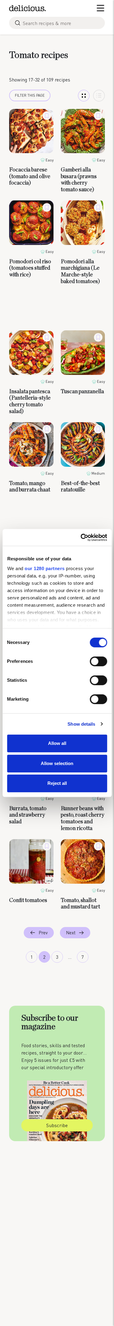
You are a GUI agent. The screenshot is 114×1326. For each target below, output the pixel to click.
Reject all (57, 783)
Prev (43, 932)
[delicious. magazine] (27, 8)
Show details (81, 724)
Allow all (57, 743)
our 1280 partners (45, 568)
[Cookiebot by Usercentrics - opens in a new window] (81, 537)
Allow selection (57, 763)
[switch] (98, 661)
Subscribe (57, 1125)
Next (70, 932)
